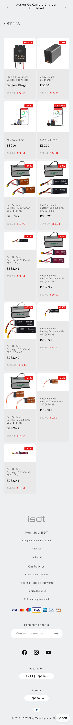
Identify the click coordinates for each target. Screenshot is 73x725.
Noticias (36, 548)
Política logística (36, 591)
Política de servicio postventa (37, 583)
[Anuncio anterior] (8, 7)
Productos (36, 557)
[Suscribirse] (56, 633)
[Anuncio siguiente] (65, 7)
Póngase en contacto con (36, 540)
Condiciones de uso (36, 574)
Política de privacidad (36, 599)
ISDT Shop (28, 718)
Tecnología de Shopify (48, 718)
